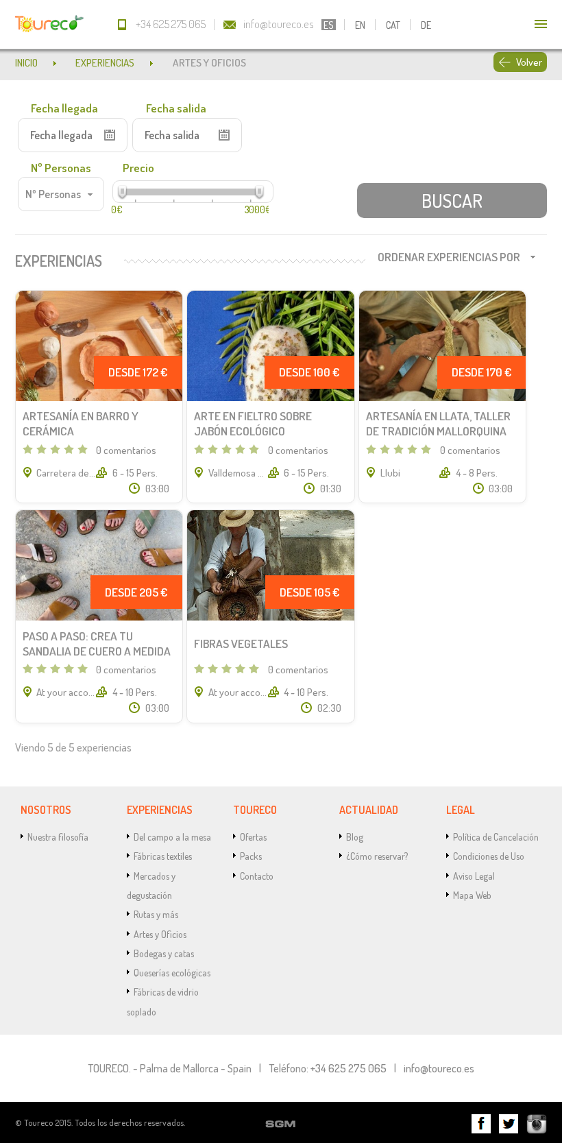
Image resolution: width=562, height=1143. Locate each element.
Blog (354, 836)
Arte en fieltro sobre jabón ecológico (253, 423)
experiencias (104, 62)
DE (426, 24)
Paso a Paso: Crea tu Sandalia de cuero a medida (97, 643)
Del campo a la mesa (172, 836)
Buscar (452, 200)
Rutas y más (156, 914)
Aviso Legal (474, 875)
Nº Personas (61, 167)
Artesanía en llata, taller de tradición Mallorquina (438, 423)
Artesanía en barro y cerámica (80, 423)
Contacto (256, 875)
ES (328, 24)
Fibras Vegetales (241, 643)
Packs (251, 856)
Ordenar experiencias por (449, 256)
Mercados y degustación (151, 885)
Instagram (536, 1124)
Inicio (26, 62)
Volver (529, 62)
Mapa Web (472, 895)
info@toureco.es (278, 23)
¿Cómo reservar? (377, 856)
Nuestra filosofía (57, 836)
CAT (393, 24)
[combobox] (61, 194)
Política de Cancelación (496, 836)
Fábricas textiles (163, 856)
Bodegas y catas (164, 953)
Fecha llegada (64, 107)
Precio (138, 167)
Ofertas (253, 836)
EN (360, 24)
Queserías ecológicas (172, 972)
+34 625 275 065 (171, 23)
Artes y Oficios (160, 934)
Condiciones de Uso (488, 856)
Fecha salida (176, 107)
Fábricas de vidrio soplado (163, 1001)
